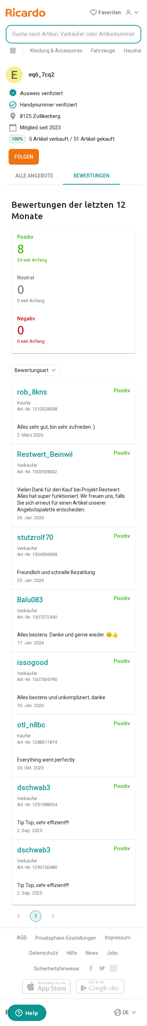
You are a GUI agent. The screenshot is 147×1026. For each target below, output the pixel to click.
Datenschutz (43, 953)
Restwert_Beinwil (45, 454)
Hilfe (72, 953)
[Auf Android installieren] (100, 987)
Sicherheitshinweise (56, 968)
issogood (32, 662)
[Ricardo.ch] (25, 12)
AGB (22, 937)
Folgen (23, 157)
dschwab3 (33, 787)
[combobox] (73, 34)
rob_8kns (32, 392)
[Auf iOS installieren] (46, 987)
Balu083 (30, 600)
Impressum (118, 937)
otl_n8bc (31, 725)
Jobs (112, 953)
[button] (105, 12)
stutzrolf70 (35, 537)
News (92, 953)
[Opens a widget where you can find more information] (26, 1013)
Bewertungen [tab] (92, 176)
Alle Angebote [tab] (34, 176)
